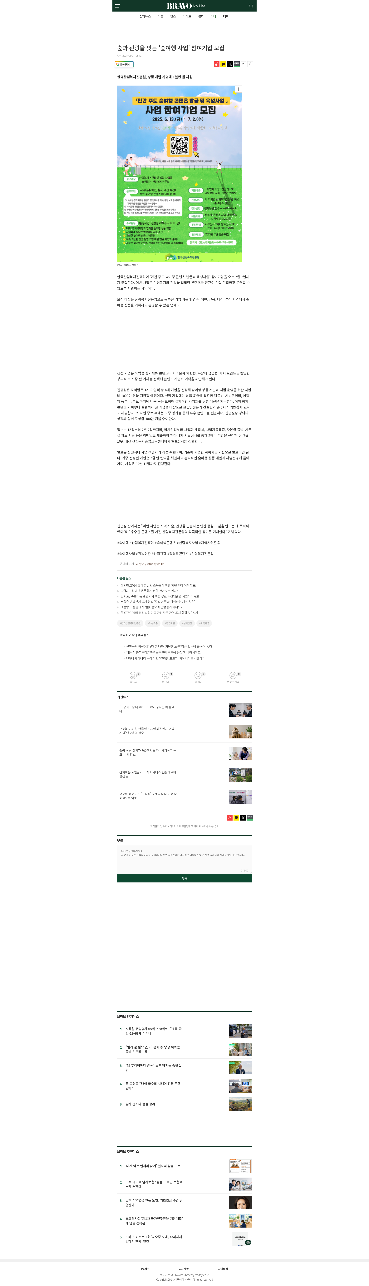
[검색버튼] (251, 6)
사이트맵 (223, 1269)
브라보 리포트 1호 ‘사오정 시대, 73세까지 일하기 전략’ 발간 (153, 1239)
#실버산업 (187, 623)
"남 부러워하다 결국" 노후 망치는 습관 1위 (153, 1067)
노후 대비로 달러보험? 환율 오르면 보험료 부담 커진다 (153, 1184)
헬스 (173, 16)
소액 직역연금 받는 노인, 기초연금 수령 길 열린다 (154, 1202)
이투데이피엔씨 (182, 1279)
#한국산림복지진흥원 (130, 623)
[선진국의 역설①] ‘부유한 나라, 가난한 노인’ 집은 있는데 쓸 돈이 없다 (168, 646)
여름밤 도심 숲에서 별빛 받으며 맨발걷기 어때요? (151, 607)
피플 (160, 16)
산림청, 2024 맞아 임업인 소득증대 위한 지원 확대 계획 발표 (158, 585)
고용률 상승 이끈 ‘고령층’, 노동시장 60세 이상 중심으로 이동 (148, 796)
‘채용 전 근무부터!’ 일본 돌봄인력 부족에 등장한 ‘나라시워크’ (163, 652)
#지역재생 (204, 623)
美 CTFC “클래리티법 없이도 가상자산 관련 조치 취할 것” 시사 (159, 612)
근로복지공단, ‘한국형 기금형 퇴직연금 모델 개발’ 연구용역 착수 (146, 730)
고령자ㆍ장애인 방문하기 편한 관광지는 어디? (149, 590)
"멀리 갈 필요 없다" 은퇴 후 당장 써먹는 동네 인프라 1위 (152, 1049)
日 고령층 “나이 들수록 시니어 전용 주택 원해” (153, 1085)
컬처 (201, 16)
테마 (226, 16)
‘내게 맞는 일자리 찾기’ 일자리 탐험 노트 (152, 1165)
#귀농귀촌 (153, 623)
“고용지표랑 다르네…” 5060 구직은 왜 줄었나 (146, 709)
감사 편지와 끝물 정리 (140, 1103)
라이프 (187, 16)
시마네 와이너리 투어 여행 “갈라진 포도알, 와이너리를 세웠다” (164, 658)
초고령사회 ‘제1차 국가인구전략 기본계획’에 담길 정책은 (154, 1220)
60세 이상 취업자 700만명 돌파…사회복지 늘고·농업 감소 (147, 752)
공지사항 (184, 1269)
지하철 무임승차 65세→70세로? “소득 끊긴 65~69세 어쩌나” (153, 1031)
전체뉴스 (145, 16)
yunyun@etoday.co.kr (150, 564)
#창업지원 (170, 623)
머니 (213, 16)
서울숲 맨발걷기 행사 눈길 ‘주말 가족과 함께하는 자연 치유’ (158, 601)
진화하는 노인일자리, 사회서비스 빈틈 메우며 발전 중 (147, 774)
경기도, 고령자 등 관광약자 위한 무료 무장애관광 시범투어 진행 (160, 596)
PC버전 (145, 1269)
